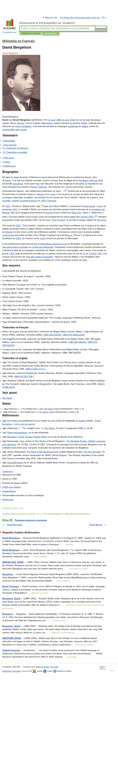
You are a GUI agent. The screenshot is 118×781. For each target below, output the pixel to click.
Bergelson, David (11, 598)
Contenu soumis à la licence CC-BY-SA (18, 514)
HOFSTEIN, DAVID (11, 638)
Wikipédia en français (74, 514)
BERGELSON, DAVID (13, 562)
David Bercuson (14, 524)
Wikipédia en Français (31, 33)
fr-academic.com (10, 32)
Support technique (42, 667)
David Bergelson (55, 514)
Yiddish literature (11, 650)
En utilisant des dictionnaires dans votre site (80, 18)
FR (103, 18)
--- (35, 369)
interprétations (51, 33)
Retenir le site (51, 18)
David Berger (95, 524)
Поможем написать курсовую (31, 520)
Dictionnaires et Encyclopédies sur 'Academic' (47, 23)
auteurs (87, 514)
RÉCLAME (54, 667)
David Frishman (10, 586)
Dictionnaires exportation (11, 671)
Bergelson (7, 574)
